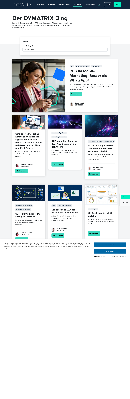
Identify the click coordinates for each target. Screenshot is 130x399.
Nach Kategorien (28, 46)
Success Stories (64, 5)
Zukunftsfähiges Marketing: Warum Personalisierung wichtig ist (100, 148)
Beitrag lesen (76, 94)
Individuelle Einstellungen (119, 256)
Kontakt (125, 202)
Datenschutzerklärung (100, 256)
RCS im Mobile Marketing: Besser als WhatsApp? (88, 76)
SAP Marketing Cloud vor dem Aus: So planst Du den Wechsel (64, 144)
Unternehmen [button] (90, 5)
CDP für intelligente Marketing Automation (28, 215)
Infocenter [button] (77, 5)
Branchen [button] (51, 5)
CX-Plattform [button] (39, 5)
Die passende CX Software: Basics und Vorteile (64, 211)
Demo (125, 197)
